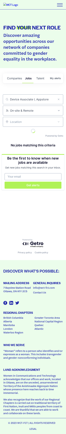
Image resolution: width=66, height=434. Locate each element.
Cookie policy (41, 252)
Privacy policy (25, 252)
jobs (28, 78)
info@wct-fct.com (44, 287)
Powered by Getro (54, 135)
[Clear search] (58, 99)
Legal (33, 428)
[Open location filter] (58, 122)
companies (14, 78)
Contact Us (39, 292)
